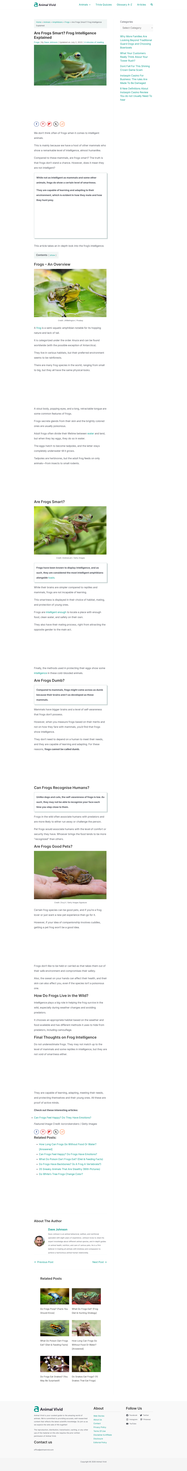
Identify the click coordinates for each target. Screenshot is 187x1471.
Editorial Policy (100, 1442)
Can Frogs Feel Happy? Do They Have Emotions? (62, 1117)
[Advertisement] (70, 105)
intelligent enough (56, 612)
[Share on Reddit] (62, 124)
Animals (46, 22)
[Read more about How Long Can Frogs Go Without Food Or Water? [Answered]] (86, 1327)
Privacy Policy (100, 1427)
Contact (97, 1423)
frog (38, 327)
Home (38, 22)
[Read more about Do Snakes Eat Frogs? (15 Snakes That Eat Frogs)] (86, 1363)
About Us (98, 1420)
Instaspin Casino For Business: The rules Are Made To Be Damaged (133, 79)
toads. (51, 577)
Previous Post (43, 1262)
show (52, 255)
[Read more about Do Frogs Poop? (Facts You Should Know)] (54, 1296)
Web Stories (99, 1416)
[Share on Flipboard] (49, 124)
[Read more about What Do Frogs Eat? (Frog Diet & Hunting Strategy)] (86, 1296)
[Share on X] (55, 124)
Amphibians (57, 22)
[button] (152, 4)
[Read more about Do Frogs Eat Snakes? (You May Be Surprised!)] (54, 1363)
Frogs (67, 22)
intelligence (40, 673)
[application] (89, 4)
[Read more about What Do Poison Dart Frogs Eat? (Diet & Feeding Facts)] (54, 1327)
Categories (126, 21)
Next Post (99, 1262)
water (90, 433)
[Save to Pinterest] (42, 124)
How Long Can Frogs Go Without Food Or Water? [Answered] (84, 1344)
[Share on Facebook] (36, 124)
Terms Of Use (100, 1431)
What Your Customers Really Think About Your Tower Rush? (134, 57)
